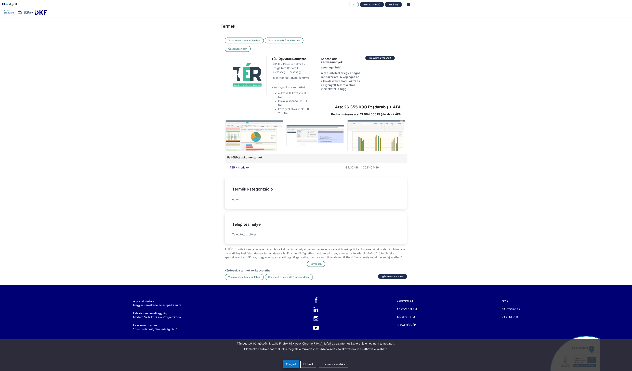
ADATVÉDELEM (406, 309)
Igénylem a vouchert (380, 57)
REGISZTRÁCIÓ (371, 4)
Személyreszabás (333, 364)
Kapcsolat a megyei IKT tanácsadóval (288, 277)
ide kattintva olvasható (372, 349)
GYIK (505, 301)
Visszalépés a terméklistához (244, 40)
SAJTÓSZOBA (511, 309)
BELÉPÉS (393, 4)
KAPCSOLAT (404, 301)
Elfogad (291, 364)
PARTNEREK (510, 317)
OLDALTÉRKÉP (406, 325)
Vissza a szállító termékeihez (284, 40)
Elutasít (308, 364)
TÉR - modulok (239, 167)
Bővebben (316, 263)
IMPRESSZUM (405, 317)
